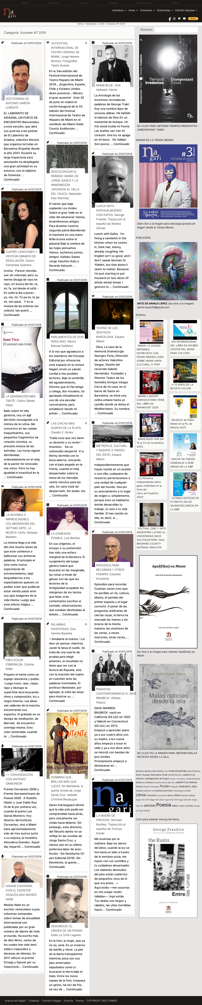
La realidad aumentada (162, 790)
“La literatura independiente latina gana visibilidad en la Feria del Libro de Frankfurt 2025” (149, 488)
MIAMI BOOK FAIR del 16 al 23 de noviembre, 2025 (150, 442)
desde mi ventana (144, 782)
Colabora (33, 1000)
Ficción (164, 786)
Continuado (12, 179)
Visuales (197, 806)
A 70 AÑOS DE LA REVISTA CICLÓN (181, 386)
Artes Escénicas (178, 771)
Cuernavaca (181, 779)
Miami (178, 795)
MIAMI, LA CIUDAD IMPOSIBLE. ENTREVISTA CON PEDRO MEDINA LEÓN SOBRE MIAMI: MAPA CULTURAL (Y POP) (150, 355)
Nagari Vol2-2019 (142, 800)
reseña (181, 806)
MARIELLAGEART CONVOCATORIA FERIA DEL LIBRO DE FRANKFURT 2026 (150, 401)
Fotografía (174, 787)
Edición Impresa (184, 10)
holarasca (184, 786)
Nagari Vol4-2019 (171, 800)
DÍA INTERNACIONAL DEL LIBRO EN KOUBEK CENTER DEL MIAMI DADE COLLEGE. (184, 347)
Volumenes (91, 23)
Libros (141, 795)
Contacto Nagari (51, 1000)
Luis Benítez (161, 795)
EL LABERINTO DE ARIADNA (184, 782)
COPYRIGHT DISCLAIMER (101, 1000)
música (191, 795)
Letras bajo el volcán (182, 791)
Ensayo (147, 787)
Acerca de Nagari (15, 1000)
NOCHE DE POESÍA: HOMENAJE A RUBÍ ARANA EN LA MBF (182, 462)
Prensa (80, 1000)
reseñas (189, 805)
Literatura (118, 10)
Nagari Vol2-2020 (157, 800)
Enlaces (139, 786)
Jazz (194, 786)
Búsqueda (146, 29)
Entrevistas (163, 10)
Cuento (173, 779)
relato (175, 805)
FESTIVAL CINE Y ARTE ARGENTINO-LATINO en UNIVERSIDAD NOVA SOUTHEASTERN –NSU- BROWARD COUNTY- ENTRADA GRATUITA (151, 538)
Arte (166, 771)
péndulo (149, 805)
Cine (164, 774)
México (170, 795)
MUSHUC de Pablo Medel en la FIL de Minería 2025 (182, 423)
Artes (132, 10)
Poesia (163, 805)
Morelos (185, 795)
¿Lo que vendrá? (143, 810)
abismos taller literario (154, 771)
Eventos (68, 1000)
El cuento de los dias (162, 782)
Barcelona (156, 775)
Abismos (140, 771)
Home (80, 23)
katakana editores (143, 791)
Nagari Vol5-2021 (184, 800)
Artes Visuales (143, 775)
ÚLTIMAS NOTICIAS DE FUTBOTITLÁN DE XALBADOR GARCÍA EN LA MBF (184, 503)
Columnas (146, 10)
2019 (101, 23)
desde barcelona (193, 779)
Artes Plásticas (193, 771)
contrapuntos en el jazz (157, 778)
